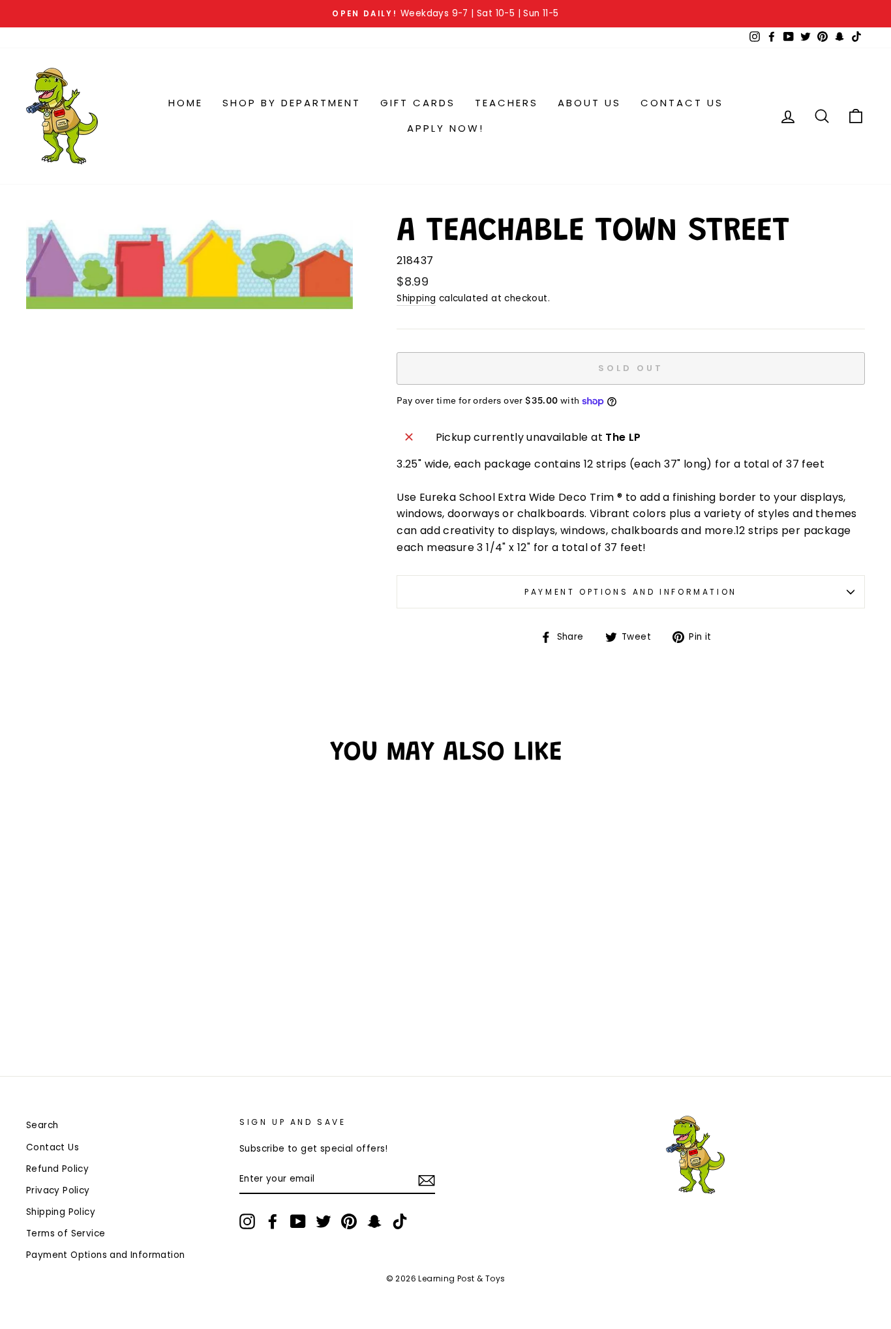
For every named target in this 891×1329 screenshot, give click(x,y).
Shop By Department (291, 103)
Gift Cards (417, 103)
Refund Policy (57, 1169)
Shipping (416, 298)
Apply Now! (445, 128)
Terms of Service (65, 1233)
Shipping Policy (60, 1212)
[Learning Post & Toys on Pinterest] (349, 1221)
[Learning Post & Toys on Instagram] (247, 1221)
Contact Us (682, 103)
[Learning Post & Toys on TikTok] (400, 1221)
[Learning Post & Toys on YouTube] (298, 1221)
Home (185, 103)
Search (42, 1125)
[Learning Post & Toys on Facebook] (272, 1221)
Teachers (506, 103)
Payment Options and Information (630, 591)
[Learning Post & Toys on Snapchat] (374, 1221)
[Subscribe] (426, 1179)
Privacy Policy (58, 1190)
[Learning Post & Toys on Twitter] (323, 1221)
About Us (589, 103)
